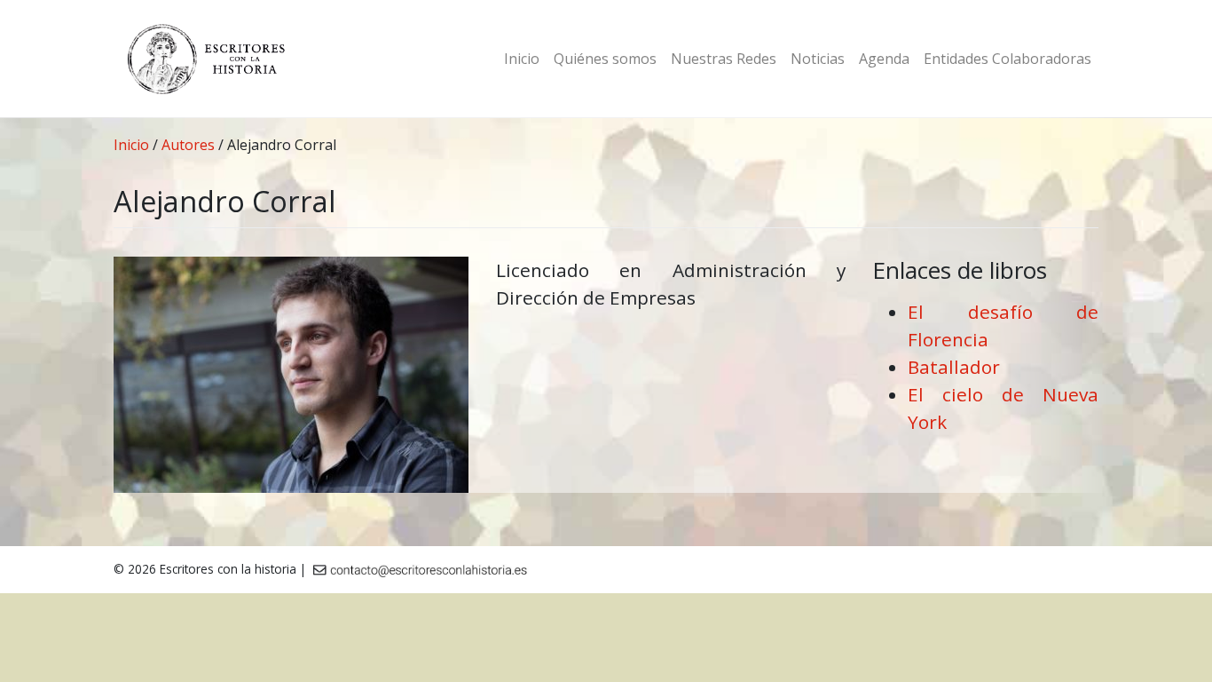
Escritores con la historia (228, 568)
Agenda (884, 58)
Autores (188, 145)
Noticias (818, 58)
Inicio (521, 58)
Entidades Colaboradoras (1007, 58)
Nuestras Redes (723, 58)
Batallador (954, 366)
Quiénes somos (605, 58)
